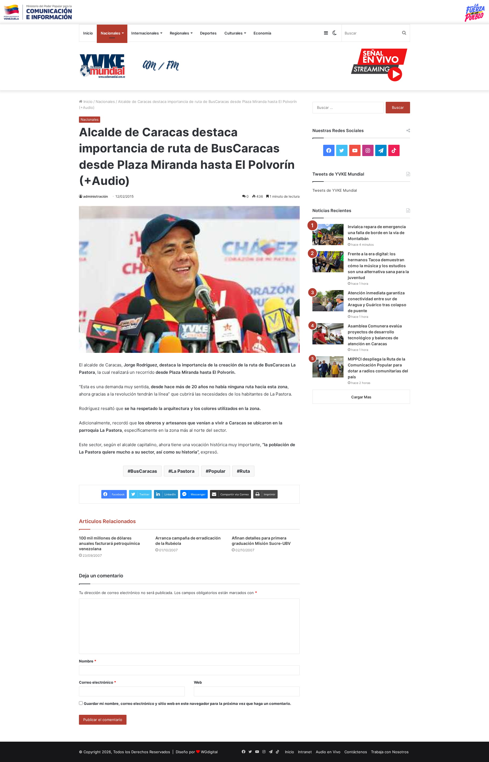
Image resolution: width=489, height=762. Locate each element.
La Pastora (182, 471)
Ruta (245, 471)
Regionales (179, 33)
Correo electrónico (97, 682)
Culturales (233, 33)
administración (95, 196)
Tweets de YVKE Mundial (334, 190)
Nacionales (110, 33)
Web (198, 682)
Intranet (305, 752)
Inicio (88, 33)
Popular (217, 471)
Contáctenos (355, 752)
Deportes (208, 33)
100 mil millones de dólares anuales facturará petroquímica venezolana (109, 543)
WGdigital (209, 752)
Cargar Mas (361, 397)
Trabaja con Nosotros (390, 752)
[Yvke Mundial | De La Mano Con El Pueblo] (131, 66)
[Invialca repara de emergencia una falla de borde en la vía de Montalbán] (328, 234)
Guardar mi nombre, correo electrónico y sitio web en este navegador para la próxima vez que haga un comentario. (187, 703)
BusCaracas (143, 471)
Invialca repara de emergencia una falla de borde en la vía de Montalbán (377, 232)
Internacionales (145, 33)
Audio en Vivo (328, 752)
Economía (262, 33)
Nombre (87, 661)
